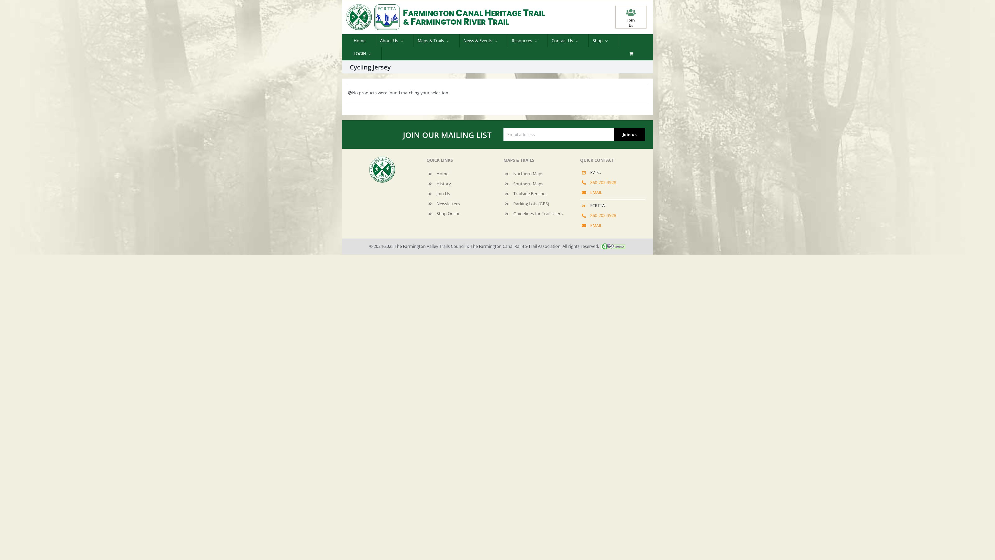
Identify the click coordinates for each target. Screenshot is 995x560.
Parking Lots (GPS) (531, 204)
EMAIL (596, 192)
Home (443, 174)
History (444, 184)
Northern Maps (528, 174)
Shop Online (448, 213)
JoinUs (631, 22)
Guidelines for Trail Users (538, 213)
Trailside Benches (530, 194)
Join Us (443, 194)
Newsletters (448, 204)
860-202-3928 (603, 182)
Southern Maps (528, 184)
